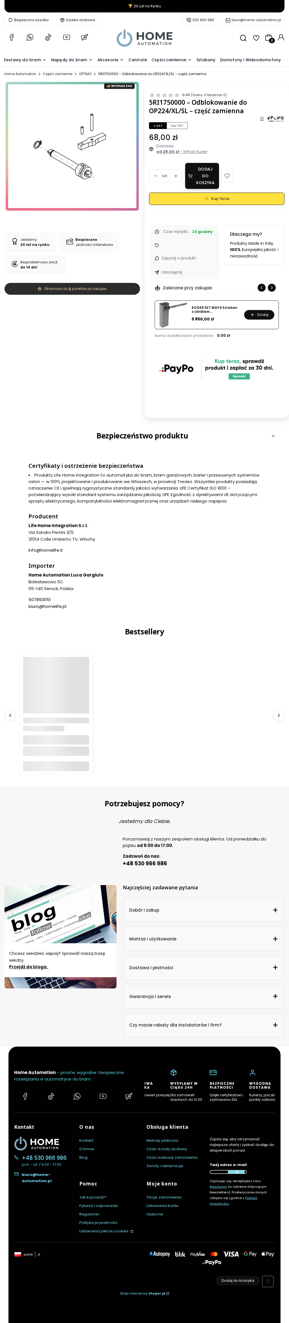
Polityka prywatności (98, 1222)
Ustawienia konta (162, 1205)
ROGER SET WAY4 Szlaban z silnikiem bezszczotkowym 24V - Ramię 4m (214, 310)
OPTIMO (85, 73)
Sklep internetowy (142, 1293)
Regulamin (89, 1214)
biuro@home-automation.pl (256, 20)
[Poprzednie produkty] (10, 715)
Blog (83, 1157)
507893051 (40, 599)
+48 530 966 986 (44, 1158)
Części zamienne (57, 73)
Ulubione (154, 1214)
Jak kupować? (92, 1197)
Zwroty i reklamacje (164, 1166)
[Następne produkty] (278, 715)
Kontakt (86, 1140)
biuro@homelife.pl (47, 606)
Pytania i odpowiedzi (98, 1205)
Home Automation (20, 73)
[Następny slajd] (272, 287)
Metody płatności (162, 1140)
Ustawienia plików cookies (104, 1231)
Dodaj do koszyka (205, 175)
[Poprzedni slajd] (261, 287)
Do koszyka (56, 766)
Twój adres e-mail (228, 1164)
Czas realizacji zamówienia (172, 1157)
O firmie (86, 1149)
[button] (227, 176)
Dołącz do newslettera (236, 1172)
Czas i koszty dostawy (166, 1149)
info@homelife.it (46, 550)
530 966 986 (203, 20)
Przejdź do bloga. (29, 967)
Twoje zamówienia (164, 1197)
